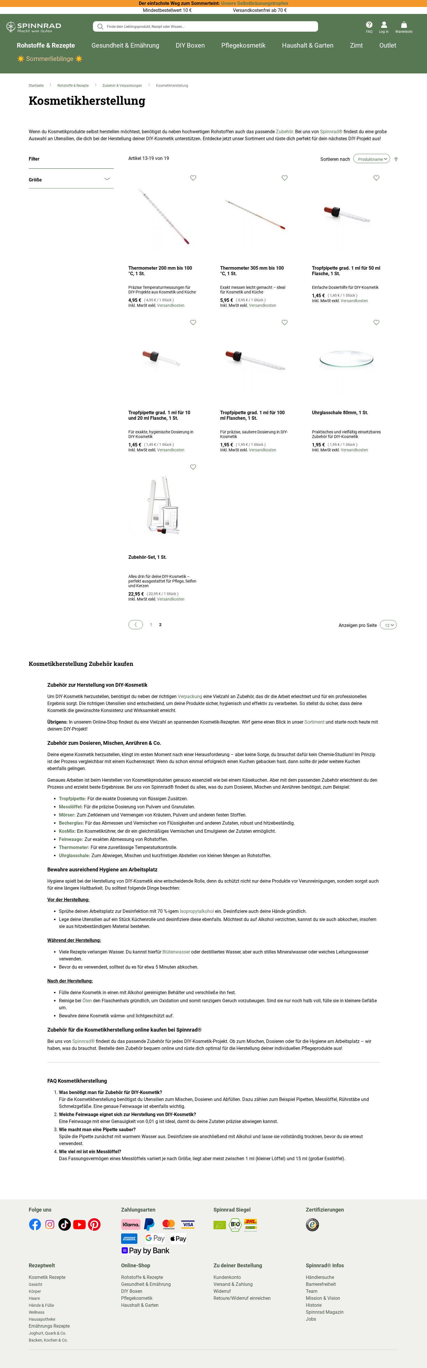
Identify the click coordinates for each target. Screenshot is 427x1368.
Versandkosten (170, 305)
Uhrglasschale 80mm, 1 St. (340, 412)
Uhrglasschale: (75, 855)
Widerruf (222, 1291)
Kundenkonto (227, 1277)
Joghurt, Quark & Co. (48, 1333)
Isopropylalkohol (197, 911)
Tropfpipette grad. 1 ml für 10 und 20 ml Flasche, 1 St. (159, 415)
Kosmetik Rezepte (47, 1277)
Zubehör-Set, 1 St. (147, 557)
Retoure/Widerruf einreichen (242, 1298)
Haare (34, 1298)
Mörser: (67, 815)
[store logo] (33, 28)
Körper (35, 1291)
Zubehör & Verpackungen (123, 86)
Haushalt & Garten (307, 45)
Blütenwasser (176, 952)
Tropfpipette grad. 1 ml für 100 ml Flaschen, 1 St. (252, 415)
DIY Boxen (190, 45)
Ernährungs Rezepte (49, 1326)
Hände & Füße (41, 1305)
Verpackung (190, 696)
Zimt (356, 45)
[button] (193, 177)
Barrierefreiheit (321, 1284)
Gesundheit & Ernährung (125, 45)
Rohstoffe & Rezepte (46, 45)
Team (311, 1291)
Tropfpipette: (72, 798)
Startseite (36, 86)
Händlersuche (320, 1277)
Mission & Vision (323, 1298)
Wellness (36, 1312)
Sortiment (314, 722)
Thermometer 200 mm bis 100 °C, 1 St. (160, 270)
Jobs (311, 1319)
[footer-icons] (35, 1225)
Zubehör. (285, 131)
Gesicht (35, 1284)
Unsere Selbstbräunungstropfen (254, 3)
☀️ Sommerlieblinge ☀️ (50, 58)
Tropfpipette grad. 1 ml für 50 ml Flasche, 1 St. (346, 270)
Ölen (87, 1000)
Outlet (387, 45)
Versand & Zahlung (233, 1284)
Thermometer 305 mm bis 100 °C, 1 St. (252, 270)
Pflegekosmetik (243, 45)
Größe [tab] (35, 180)
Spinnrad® (331, 131)
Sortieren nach (335, 159)
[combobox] (205, 26)
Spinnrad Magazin (325, 1312)
